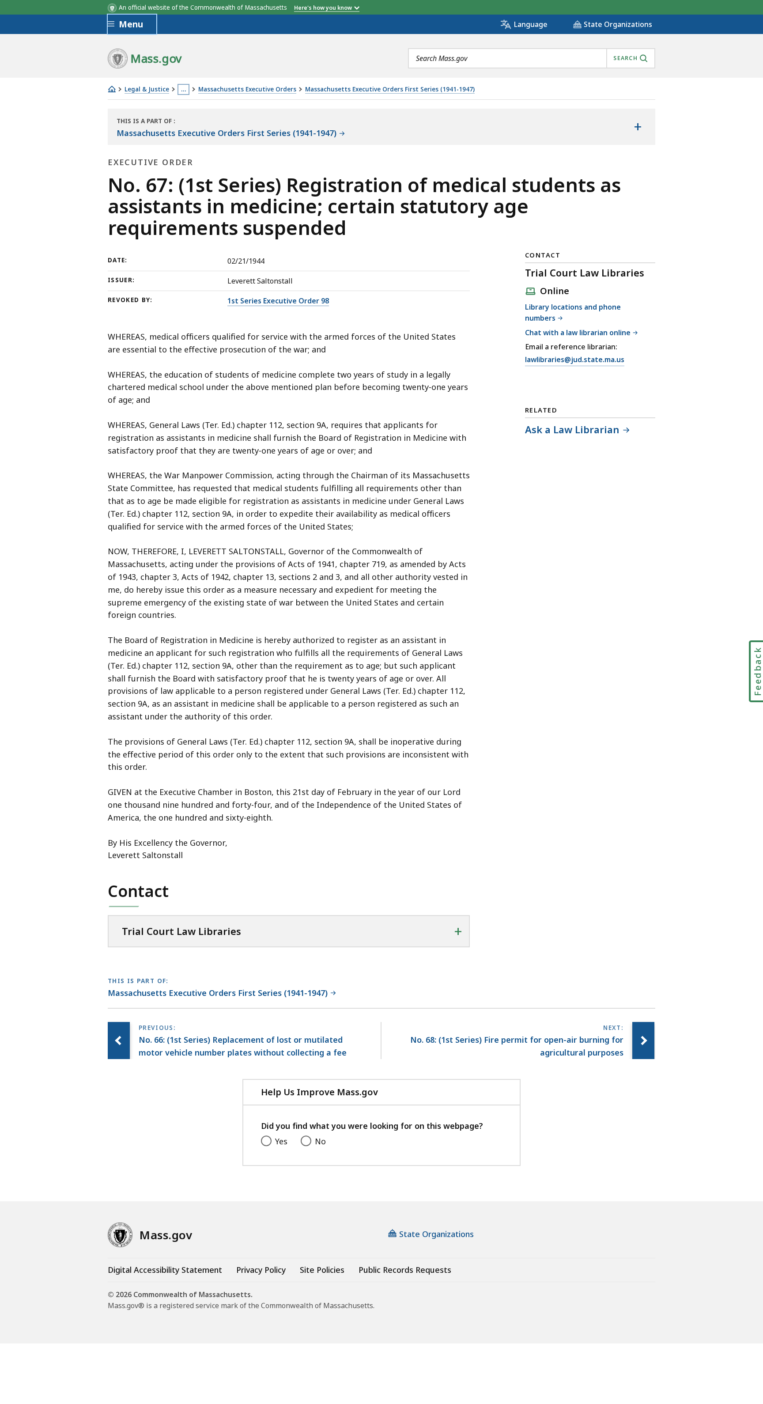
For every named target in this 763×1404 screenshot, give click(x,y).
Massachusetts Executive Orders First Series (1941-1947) (390, 89)
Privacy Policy (261, 1269)
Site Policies (322, 1269)
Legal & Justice (147, 89)
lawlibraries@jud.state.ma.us (574, 360)
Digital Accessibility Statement (165, 1269)
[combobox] (531, 58)
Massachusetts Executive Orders (247, 89)
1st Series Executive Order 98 (278, 301)
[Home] (111, 89)
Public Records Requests (405, 1269)
